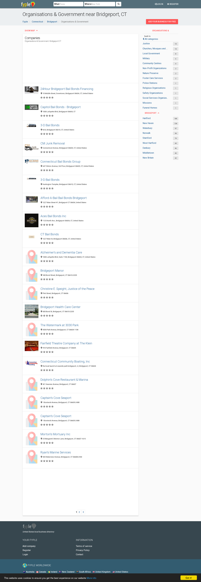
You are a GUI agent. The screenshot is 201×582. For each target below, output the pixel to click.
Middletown (148, 153)
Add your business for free (162, 21)
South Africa (84, 572)
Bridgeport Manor (52, 270)
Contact (79, 554)
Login (25, 554)
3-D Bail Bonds (49, 125)
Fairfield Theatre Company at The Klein (66, 343)
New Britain (148, 157)
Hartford (147, 118)
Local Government (151, 53)
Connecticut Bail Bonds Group (60, 161)
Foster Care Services (153, 78)
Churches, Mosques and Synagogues (155, 48)
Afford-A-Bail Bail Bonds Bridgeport (63, 198)
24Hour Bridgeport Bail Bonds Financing (66, 89)
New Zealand (67, 572)
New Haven (148, 123)
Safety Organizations (153, 93)
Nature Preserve (150, 73)
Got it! (189, 577)
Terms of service (84, 546)
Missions (147, 103)
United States (121, 572)
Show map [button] (30, 31)
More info (91, 578)
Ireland (53, 572)
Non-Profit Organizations (154, 68)
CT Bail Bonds (49, 234)
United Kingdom (102, 572)
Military (146, 58)
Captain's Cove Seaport (55, 398)
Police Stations (150, 83)
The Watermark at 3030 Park (59, 325)
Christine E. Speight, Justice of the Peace (67, 289)
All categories (151, 39)
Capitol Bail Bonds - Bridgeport (60, 107)
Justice (146, 43)
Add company (29, 546)
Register (173, 4)
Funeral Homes (150, 107)
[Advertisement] (74, 64)
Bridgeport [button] (150, 113)
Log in (160, 4)
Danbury (146, 148)
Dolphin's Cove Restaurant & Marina (64, 379)
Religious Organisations (154, 88)
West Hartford (149, 143)
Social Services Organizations (155, 98)
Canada (42, 572)
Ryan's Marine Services (55, 452)
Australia (29, 572)
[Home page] (28, 4)
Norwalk (146, 133)
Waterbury (147, 128)
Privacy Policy (83, 550)
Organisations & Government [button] (160, 31)
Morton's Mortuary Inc (55, 434)
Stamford (147, 138)
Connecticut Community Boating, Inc (65, 361)
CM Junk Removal (52, 143)
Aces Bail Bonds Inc (53, 216)
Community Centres (152, 63)
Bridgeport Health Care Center (60, 307)
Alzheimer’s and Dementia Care (61, 252)
